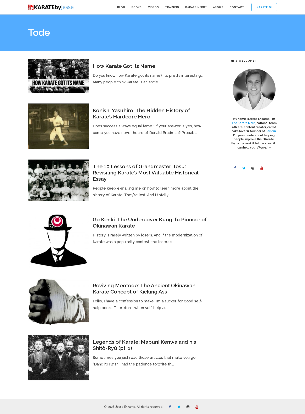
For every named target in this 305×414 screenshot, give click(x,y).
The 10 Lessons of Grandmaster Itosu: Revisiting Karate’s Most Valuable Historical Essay (145, 172)
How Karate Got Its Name (124, 66)
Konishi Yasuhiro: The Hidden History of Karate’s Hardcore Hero (141, 113)
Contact (237, 7)
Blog (121, 7)
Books (137, 7)
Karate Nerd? (196, 7)
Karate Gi (264, 7)
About (218, 7)
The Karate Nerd (243, 123)
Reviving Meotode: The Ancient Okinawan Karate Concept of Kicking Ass (144, 288)
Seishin (271, 131)
